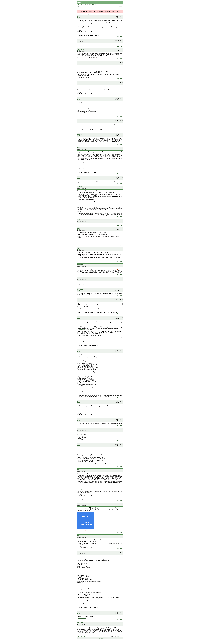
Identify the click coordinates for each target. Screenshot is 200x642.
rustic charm (80, 444)
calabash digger (80, 49)
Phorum (103, 641)
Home (78, 4)
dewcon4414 (80, 119)
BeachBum (79, 134)
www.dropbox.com (81, 489)
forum (97, 641)
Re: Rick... (78, 17)
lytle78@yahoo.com (81, 329)
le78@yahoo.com (81, 374)
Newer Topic (79, 636)
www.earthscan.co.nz (82, 465)
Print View (98, 638)
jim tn (78, 419)
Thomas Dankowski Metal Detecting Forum (87, 4)
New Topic (87, 14)
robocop (79, 248)
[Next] (122, 636)
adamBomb (79, 298)
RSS (101, 638)
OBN (78, 503)
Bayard (78, 219)
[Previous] (117, 636)
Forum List (78, 14)
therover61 (79, 61)
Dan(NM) (79, 350)
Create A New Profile (120, 0)
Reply (118, 36)
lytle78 (78, 16)
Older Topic (83, 636)
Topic (95, 4)
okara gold (79, 39)
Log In (115, 0)
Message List (83, 14)
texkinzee (79, 176)
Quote (121, 36)
